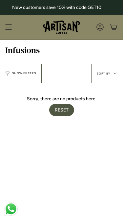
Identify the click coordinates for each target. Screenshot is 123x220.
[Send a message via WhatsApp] (11, 209)
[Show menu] (8, 27)
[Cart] (114, 27)
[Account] (100, 27)
